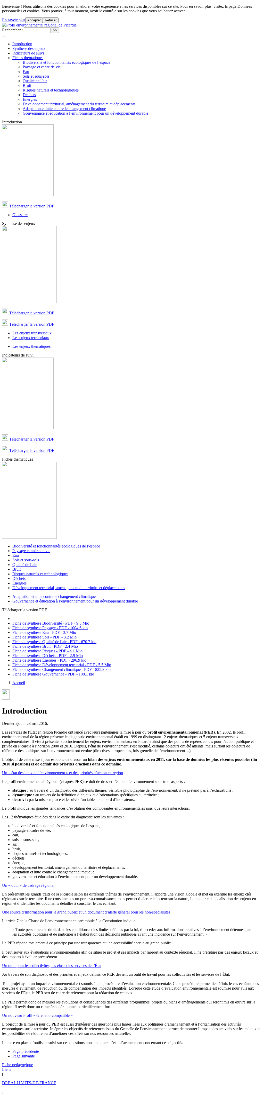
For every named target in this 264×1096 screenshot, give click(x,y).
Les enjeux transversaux (32, 333)
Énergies (30, 99)
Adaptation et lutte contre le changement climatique (64, 108)
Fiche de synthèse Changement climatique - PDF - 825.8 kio (61, 669)
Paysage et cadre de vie (42, 67)
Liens (6, 1069)
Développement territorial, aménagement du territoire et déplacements (79, 104)
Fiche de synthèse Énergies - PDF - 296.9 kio (49, 660)
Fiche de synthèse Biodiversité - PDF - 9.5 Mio (50, 623)
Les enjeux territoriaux (30, 337)
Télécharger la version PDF (31, 206)
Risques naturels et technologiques (51, 90)
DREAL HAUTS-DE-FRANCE (29, 1083)
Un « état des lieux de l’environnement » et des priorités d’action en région (62, 773)
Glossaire (20, 215)
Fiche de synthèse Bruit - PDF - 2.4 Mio (45, 646)
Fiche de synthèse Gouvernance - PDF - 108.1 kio (53, 674)
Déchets (29, 95)
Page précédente (25, 1051)
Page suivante (23, 1056)
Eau (26, 71)
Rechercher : (12, 30)
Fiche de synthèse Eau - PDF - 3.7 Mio (44, 632)
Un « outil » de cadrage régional (28, 885)
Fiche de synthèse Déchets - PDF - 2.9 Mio (47, 655)
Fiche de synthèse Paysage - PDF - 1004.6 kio (50, 628)
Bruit (27, 85)
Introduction (22, 44)
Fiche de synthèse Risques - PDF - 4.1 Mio (47, 651)
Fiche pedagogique (17, 1065)
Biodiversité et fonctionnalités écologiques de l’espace (66, 62)
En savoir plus (13, 20)
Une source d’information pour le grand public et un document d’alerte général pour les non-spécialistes (86, 912)
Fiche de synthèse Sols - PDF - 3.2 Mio (44, 637)
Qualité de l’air (35, 81)
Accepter (34, 20)
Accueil (18, 683)
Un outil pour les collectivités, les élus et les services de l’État (51, 965)
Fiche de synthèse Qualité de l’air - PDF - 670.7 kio (54, 642)
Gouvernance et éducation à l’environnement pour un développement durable (85, 113)
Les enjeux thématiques (31, 346)
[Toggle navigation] (4, 36)
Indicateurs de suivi (28, 53)
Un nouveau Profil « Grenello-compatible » (37, 1015)
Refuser (50, 20)
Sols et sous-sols (36, 76)
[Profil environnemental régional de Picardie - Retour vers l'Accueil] (39, 25)
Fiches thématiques (27, 58)
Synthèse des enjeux (28, 48)
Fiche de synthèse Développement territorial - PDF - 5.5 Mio (61, 665)
